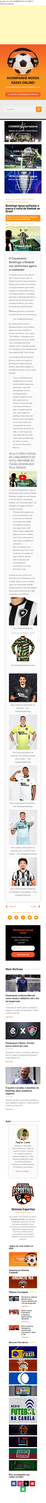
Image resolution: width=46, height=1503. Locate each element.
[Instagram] (20, 1483)
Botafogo (10, 199)
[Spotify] (23, 1489)
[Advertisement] (23, 24)
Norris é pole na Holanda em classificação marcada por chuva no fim (28, 1330)
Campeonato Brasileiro (17, 202)
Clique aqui (23, 136)
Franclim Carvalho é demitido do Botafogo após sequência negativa (22, 1091)
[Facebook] (14, 1483)
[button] (10, 917)
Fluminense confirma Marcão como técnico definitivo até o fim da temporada (22, 998)
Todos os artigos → (23, 1171)
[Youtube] (32, 1483)
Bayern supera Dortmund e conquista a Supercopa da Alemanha (26, 1315)
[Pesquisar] (39, 109)
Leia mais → (10, 1017)
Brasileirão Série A (25, 199)
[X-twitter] (26, 1483)
